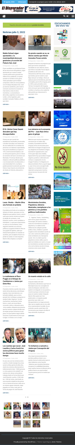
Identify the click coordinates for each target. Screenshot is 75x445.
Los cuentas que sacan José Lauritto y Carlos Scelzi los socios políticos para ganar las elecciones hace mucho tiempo (14, 351)
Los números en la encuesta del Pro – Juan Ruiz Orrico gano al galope (39, 131)
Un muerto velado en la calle (39, 276)
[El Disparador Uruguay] (3, 15)
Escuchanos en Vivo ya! (62, 24)
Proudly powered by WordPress (24, 442)
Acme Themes (57, 442)
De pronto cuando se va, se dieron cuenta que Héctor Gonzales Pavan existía (38, 55)
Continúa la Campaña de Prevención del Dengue (45, 2)
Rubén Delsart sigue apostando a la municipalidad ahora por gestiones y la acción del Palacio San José (12, 58)
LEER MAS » (6, 104)
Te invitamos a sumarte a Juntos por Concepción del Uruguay (38, 348)
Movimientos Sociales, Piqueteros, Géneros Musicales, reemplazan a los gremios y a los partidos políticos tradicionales (39, 207)
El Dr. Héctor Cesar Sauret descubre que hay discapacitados (13, 131)
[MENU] (73, 16)
